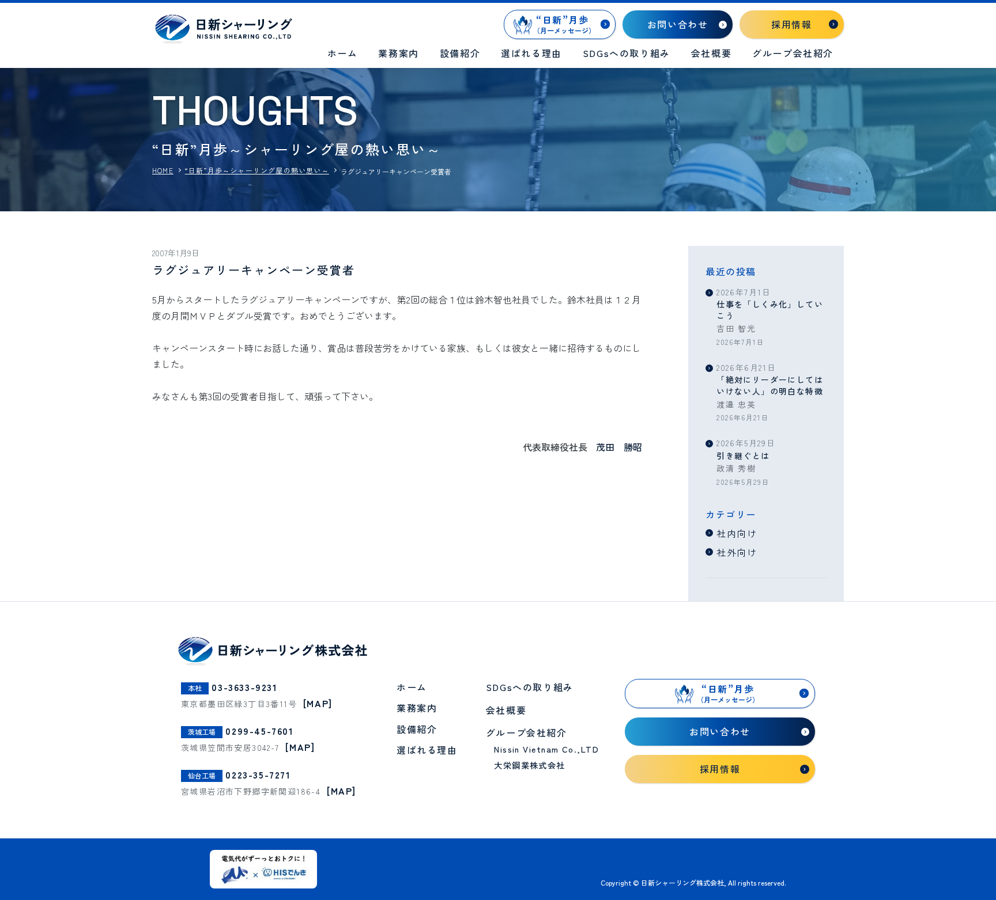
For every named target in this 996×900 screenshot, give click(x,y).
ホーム (342, 53)
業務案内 (398, 53)
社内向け (736, 533)
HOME (162, 170)
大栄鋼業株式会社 (529, 765)
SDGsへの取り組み (626, 53)
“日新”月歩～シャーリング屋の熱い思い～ (257, 170)
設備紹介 (460, 53)
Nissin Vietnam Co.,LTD (546, 749)
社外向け (736, 552)
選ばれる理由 (531, 53)
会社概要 (711, 53)
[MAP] (318, 703)
